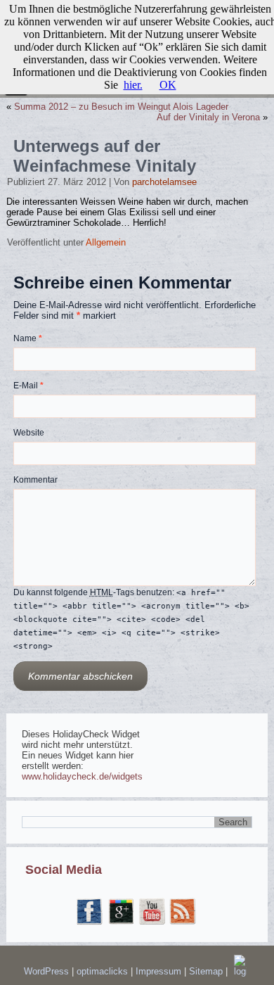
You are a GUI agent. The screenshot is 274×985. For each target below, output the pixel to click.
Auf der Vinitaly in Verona (208, 117)
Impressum (160, 971)
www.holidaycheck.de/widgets (82, 776)
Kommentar (35, 480)
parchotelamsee (164, 182)
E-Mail (28, 385)
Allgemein (106, 242)
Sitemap (207, 971)
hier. (133, 85)
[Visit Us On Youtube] (152, 925)
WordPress (46, 971)
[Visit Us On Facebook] (89, 925)
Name (27, 338)
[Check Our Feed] (183, 925)
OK (167, 85)
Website (28, 433)
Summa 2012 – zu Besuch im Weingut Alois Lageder (121, 106)
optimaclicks (104, 971)
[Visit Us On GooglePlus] (121, 925)
